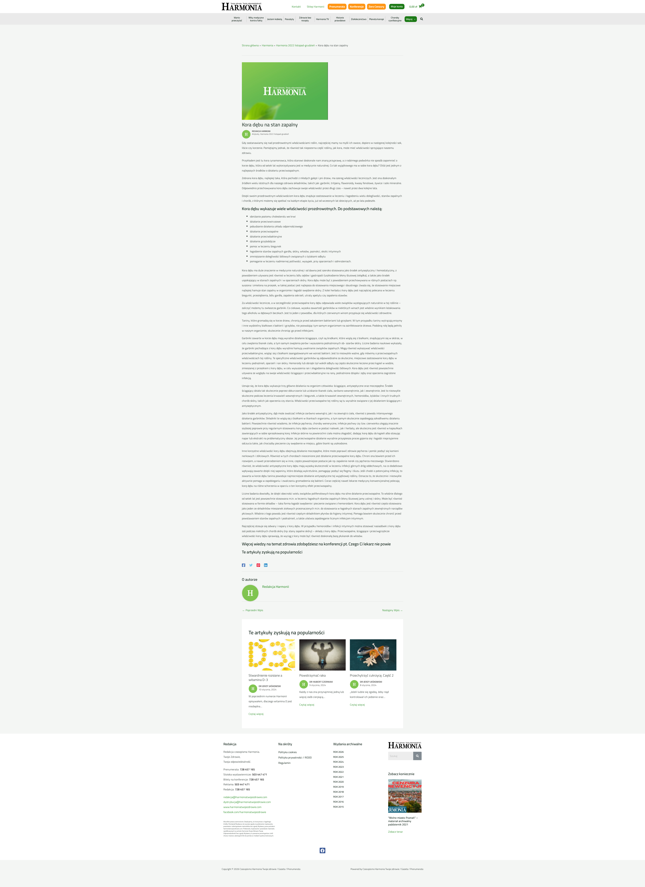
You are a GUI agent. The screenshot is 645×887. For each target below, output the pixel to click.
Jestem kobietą (274, 19)
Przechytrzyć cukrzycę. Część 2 (372, 675)
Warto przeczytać (237, 19)
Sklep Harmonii (315, 6)
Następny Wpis (392, 610)
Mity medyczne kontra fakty (256, 19)
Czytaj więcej (256, 713)
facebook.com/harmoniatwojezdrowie (244, 812)
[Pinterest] (258, 564)
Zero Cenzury (376, 6)
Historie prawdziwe (340, 19)
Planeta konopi (376, 19)
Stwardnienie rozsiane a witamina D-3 (265, 677)
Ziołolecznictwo (358, 19)
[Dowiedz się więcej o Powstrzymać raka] (322, 654)
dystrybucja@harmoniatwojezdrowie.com (247, 801)
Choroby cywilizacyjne (395, 19)
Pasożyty (289, 19)
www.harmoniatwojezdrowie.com (242, 806)
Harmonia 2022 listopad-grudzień (274, 134)
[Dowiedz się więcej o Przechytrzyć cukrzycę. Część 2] (373, 654)
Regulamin (284, 762)
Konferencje (357, 6)
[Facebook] (243, 564)
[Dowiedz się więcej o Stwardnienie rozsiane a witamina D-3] (272, 654)
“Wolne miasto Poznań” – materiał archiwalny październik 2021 (403, 821)
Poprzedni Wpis (252, 610)
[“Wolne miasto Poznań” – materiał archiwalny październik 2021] (405, 795)
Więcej (409, 19)
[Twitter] (251, 564)
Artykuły (255, 134)
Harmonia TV (322, 19)
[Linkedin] (265, 564)
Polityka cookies (287, 752)
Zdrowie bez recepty (305, 19)
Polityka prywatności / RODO (295, 757)
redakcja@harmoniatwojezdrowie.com (245, 797)
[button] (396, 6)
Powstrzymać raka (312, 675)
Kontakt (296, 6)
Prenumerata (337, 6)
